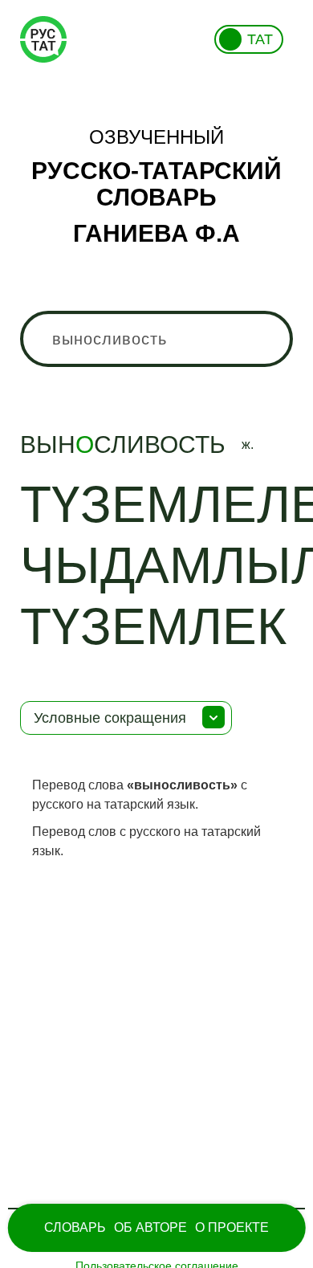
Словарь (75, 1227)
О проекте (232, 1227)
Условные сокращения (110, 718)
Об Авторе (150, 1227)
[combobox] (157, 339)
